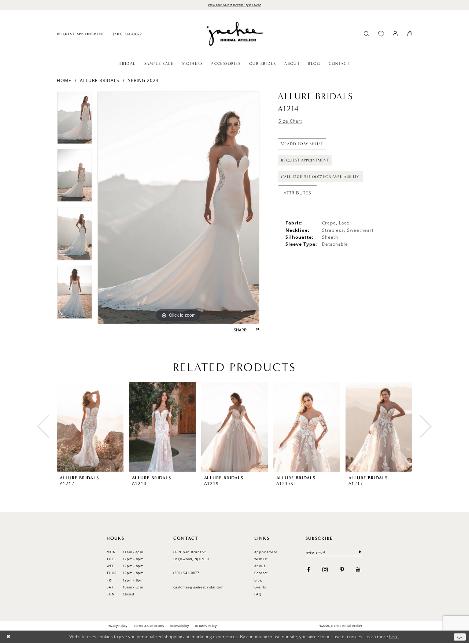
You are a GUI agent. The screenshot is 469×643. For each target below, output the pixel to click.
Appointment (266, 552)
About (259, 566)
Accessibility (179, 626)
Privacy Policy (117, 626)
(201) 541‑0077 (186, 572)
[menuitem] (80, 34)
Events (260, 587)
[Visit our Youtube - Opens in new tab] (358, 569)
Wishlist (261, 559)
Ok (460, 636)
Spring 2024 (143, 80)
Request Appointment (305, 160)
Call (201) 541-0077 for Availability (320, 176)
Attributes (297, 193)
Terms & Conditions (148, 626)
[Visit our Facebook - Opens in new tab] (309, 569)
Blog (258, 580)
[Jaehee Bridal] (234, 34)
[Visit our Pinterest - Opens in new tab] (342, 569)
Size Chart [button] (290, 121)
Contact (261, 572)
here (394, 636)
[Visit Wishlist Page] (380, 34)
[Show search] (366, 34)
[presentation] (90, 427)
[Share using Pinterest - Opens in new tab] (257, 330)
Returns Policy (206, 626)
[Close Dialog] (8, 637)
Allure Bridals (99, 80)
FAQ (258, 594)
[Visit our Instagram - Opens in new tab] (325, 569)
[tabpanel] (74, 120)
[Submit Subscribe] (358, 552)
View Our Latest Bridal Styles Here (234, 5)
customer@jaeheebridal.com (198, 587)
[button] (395, 34)
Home (64, 80)
